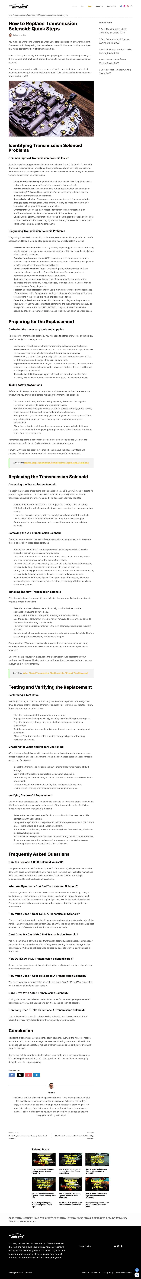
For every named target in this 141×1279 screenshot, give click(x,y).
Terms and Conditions (124, 1273)
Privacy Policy (107, 1273)
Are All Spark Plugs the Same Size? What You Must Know (70, 1204)
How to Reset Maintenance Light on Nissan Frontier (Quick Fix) (96, 1196)
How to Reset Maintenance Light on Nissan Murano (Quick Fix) (70, 1196)
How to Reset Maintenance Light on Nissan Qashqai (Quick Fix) (43, 1171)
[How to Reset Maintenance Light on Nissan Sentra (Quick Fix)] (97, 1159)
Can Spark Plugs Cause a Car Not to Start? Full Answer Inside (97, 1205)
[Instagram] (124, 6)
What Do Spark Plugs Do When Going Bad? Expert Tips (42, 1205)
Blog (89, 6)
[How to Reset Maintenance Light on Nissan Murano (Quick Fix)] (70, 1184)
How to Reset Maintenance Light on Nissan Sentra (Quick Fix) (96, 1171)
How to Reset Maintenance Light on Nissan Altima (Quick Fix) (44, 1196)
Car (82, 6)
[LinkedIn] (36, 1075)
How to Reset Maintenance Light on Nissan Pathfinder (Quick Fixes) (70, 1171)
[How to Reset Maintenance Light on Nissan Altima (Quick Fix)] (44, 1184)
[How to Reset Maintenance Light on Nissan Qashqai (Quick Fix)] (44, 1159)
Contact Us (111, 6)
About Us (99, 6)
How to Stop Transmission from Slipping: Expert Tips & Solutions (56, 462)
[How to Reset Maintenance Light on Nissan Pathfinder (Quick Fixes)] (70, 1159)
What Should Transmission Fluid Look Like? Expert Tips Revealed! (55, 673)
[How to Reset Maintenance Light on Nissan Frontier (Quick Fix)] (97, 1184)
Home (74, 6)
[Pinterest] (128, 6)
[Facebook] (121, 6)
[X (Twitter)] (20, 1075)
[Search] (131, 6)
